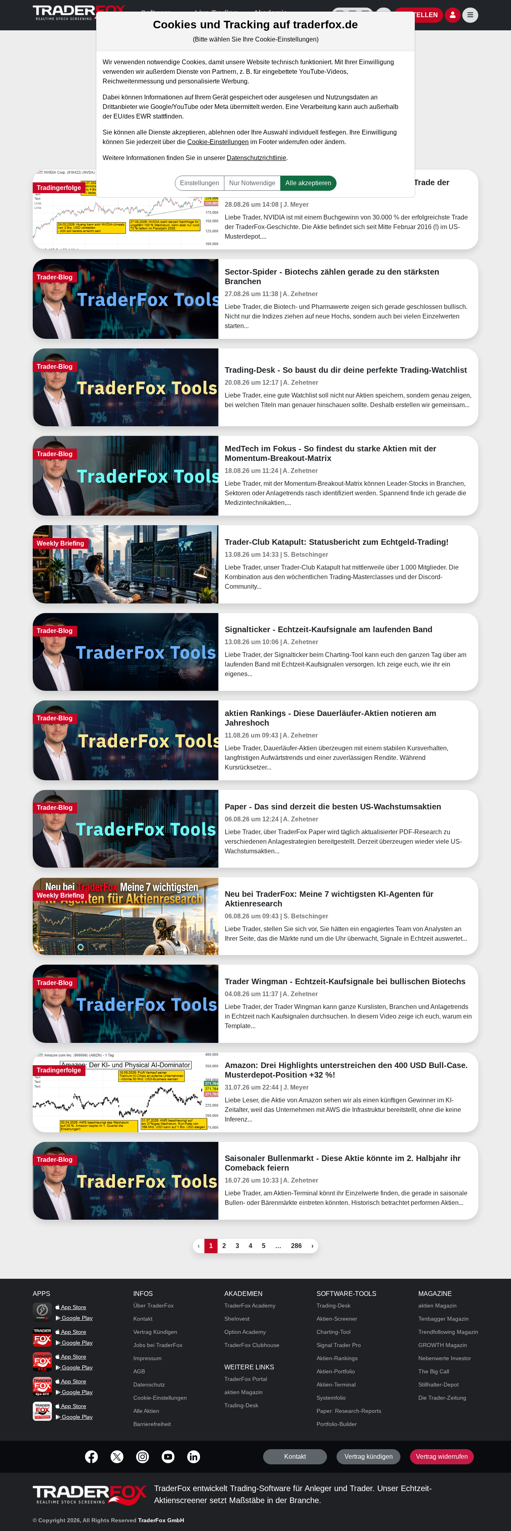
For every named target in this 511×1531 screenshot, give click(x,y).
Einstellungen (199, 183)
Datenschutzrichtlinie (256, 157)
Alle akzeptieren (308, 183)
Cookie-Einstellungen (218, 141)
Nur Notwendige (252, 183)
